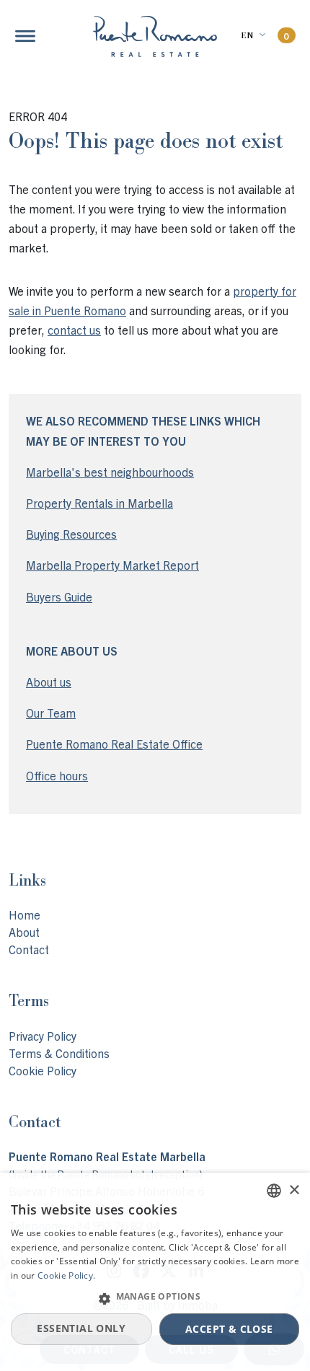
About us (48, 681)
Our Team (51, 712)
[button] (155, 1298)
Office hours (57, 775)
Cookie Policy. (66, 1275)
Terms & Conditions (59, 1053)
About (24, 932)
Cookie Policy (42, 1070)
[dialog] (155, 1272)
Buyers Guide (59, 596)
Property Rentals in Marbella (99, 502)
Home (24, 914)
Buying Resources (71, 533)
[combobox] (274, 1190)
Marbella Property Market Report (112, 564)
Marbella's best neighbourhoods (110, 471)
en (247, 35)
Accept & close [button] (229, 1329)
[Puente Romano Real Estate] (155, 36)
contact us (74, 329)
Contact (29, 949)
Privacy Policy (42, 1035)
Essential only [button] (81, 1328)
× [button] (293, 1190)
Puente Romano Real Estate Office (114, 743)
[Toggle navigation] (25, 36)
